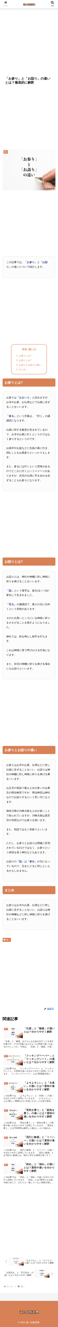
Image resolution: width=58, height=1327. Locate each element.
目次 (24, 349)
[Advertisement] (29, 41)
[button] (52, 774)
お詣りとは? (25, 360)
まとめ (22, 369)
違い (8, 940)
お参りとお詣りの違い (30, 365)
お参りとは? (25, 355)
